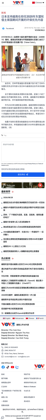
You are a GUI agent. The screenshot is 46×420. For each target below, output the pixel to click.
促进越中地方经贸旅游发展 (12, 309)
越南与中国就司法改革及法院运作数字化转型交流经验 (23, 208)
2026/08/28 (8, 197)
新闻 (3, 13)
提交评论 (21, 175)
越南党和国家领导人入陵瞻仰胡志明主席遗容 (21, 251)
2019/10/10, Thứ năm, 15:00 (34, 28)
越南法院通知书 (29, 397)
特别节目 (27, 374)
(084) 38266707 (10, 350)
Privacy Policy (32, 163)
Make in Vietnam (30, 386)
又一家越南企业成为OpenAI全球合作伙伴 (17, 313)
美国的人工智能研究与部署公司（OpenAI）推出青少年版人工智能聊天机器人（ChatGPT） (22, 282)
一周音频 (4, 401)
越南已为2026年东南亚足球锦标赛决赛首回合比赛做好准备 (23, 289)
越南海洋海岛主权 (30, 382)
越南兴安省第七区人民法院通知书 (16, 222)
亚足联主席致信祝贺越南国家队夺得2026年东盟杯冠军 (23, 240)
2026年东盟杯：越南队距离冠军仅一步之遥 (18, 295)
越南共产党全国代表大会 (32, 378)
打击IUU (4, 386)
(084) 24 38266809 (11, 347)
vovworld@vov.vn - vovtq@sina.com (17, 357)
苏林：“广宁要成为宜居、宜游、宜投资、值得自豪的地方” (23, 216)
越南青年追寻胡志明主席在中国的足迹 (16, 300)
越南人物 (4, 397)
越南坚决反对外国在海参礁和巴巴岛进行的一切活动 (23, 202)
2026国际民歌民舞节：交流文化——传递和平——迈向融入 (23, 233)
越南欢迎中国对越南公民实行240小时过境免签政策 (21, 264)
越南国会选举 (6, 382)
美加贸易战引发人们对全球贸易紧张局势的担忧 (22, 227)
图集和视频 (5, 405)
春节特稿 (4, 378)
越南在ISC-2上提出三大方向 (14, 246)
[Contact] (2, 417)
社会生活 (27, 391)
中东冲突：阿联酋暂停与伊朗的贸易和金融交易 (20, 276)
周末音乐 (27, 401)
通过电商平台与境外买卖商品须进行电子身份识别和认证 (22, 270)
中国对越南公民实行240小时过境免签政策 (18, 304)
